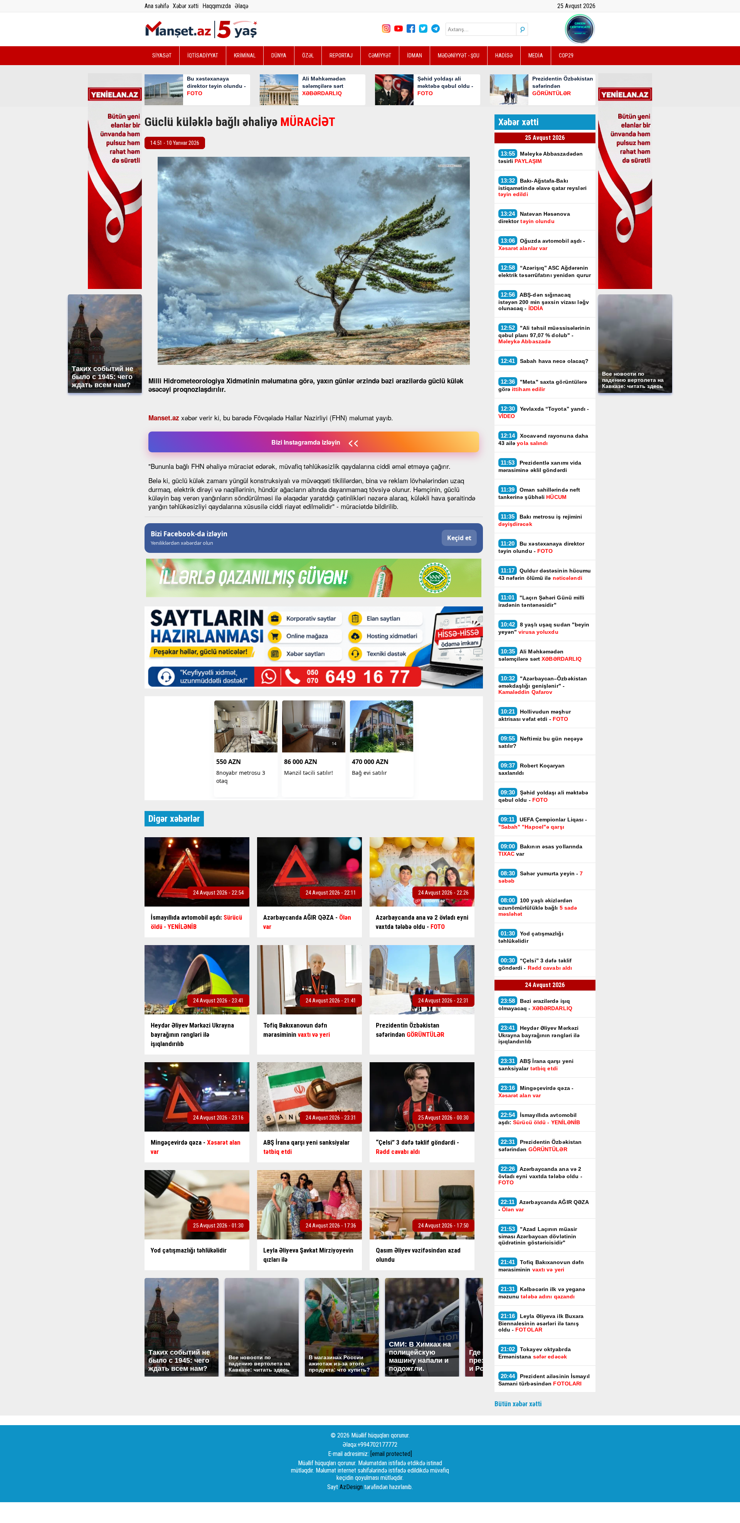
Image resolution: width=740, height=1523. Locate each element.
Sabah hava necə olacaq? (545, 361)
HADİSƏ (504, 55)
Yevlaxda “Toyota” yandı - (543, 412)
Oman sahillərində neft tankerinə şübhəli (539, 493)
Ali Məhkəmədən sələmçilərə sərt (540, 655)
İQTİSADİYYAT (202, 55)
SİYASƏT (162, 55)
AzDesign (351, 1487)
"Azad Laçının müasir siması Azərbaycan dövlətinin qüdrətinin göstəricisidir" (537, 1236)
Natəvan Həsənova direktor (534, 217)
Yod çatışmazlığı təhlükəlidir (530, 937)
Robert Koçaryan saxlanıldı (531, 769)
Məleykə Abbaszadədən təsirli (540, 157)
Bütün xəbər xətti (518, 1404)
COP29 (566, 55)
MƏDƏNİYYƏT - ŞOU (458, 55)
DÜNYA (278, 55)
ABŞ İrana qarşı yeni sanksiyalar (536, 1064)
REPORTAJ (341, 55)
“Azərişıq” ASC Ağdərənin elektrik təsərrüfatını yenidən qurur (544, 271)
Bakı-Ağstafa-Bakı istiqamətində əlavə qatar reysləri (542, 187)
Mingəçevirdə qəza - (536, 1091)
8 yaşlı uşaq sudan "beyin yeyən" (544, 628)
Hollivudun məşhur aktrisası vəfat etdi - (534, 715)
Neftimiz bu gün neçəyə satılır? (540, 742)
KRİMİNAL (245, 55)
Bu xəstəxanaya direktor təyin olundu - (541, 547)
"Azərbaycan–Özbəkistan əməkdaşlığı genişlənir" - (542, 685)
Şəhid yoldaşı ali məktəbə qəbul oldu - (543, 796)
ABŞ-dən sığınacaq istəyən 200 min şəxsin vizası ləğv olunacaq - (543, 301)
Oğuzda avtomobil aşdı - (541, 244)
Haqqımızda (216, 6)
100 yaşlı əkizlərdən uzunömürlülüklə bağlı (537, 907)
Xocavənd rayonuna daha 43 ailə (543, 439)
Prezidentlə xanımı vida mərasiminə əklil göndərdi (540, 466)
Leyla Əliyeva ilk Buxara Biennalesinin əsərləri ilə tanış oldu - (541, 1323)
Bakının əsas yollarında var (540, 850)
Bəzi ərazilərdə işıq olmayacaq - (537, 1004)
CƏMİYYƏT (379, 55)
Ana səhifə (157, 6)
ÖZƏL (308, 55)
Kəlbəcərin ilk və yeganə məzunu (541, 1293)
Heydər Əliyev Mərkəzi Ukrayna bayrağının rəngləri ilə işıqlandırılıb (539, 1034)
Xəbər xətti (185, 6)
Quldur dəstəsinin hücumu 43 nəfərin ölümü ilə (544, 574)
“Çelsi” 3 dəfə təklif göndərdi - (535, 964)
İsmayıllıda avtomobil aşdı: (539, 1118)
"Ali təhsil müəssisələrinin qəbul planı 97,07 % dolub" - (544, 334)
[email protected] (391, 1454)
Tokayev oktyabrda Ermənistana (534, 1353)
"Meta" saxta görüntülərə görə (542, 385)
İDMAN (414, 55)
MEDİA (535, 55)
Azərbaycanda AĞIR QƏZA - (543, 1205)
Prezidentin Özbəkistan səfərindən (540, 1145)
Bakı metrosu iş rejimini (540, 520)
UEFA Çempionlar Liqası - (542, 823)
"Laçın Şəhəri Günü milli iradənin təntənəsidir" (541, 601)
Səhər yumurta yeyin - (540, 877)
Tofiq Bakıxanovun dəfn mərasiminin (541, 1266)
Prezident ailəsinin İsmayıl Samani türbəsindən (544, 1380)
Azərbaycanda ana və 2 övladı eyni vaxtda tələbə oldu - (540, 1175)
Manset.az (163, 417)
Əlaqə (241, 6)
